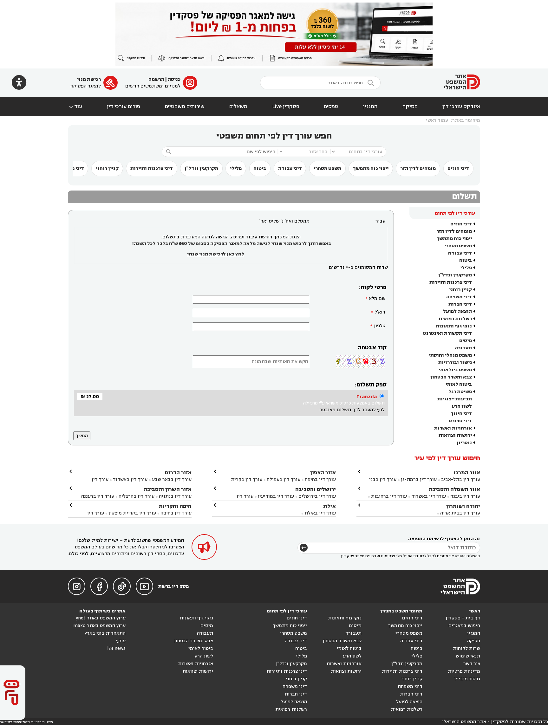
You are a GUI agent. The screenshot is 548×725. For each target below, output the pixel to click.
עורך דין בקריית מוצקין (132, 513)
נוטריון (464, 442)
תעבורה (463, 348)
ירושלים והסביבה (315, 489)
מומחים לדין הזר (418, 168)
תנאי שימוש (468, 656)
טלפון (379, 325)
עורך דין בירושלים (317, 496)
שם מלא (377, 298)
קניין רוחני (107, 168)
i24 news (116, 648)
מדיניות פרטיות (464, 671)
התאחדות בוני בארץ (105, 633)
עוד (75, 106)
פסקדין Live (285, 106)
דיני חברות (460, 304)
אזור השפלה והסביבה (454, 489)
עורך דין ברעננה (97, 496)
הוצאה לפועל (457, 311)
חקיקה (473, 641)
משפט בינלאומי (455, 369)
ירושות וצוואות (455, 435)
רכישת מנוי (89, 79)
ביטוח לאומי (459, 384)
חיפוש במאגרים (464, 625)
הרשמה (156, 79)
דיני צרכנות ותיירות (151, 168)
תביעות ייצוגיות (454, 399)
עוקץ (121, 641)
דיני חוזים (458, 168)
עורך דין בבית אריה (460, 513)
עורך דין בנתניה (175, 496)
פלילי (236, 168)
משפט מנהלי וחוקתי (450, 355)
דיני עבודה (290, 168)
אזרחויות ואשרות (453, 428)
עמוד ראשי (437, 120)
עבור (380, 221)
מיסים (465, 340)
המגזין (370, 106)
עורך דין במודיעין (276, 496)
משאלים (238, 106)
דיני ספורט (460, 421)
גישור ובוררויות (455, 362)
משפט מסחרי (327, 168)
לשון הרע (462, 406)
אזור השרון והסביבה (168, 489)
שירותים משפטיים (185, 106)
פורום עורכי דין (123, 106)
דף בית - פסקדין (463, 618)
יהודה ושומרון (463, 506)
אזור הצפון (323, 472)
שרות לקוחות (466, 648)
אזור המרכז (466, 472)
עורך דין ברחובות (389, 496)
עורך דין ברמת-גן (419, 479)
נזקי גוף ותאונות (454, 326)
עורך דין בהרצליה (136, 496)
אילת (329, 506)
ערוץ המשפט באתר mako (99, 625)
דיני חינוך (461, 413)
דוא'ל (380, 312)
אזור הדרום (178, 472)
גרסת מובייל (467, 679)
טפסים (331, 106)
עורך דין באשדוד (428, 496)
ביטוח (259, 168)
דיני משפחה (459, 297)
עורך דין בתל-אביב (460, 479)
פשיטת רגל (460, 391)
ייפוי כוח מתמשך (370, 168)
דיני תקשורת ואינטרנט (447, 333)
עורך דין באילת (320, 513)
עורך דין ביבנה (465, 496)
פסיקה (410, 106)
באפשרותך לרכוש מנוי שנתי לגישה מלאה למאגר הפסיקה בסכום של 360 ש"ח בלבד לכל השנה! (231, 243)
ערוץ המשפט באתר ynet (101, 618)
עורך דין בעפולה (282, 479)
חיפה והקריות (175, 506)
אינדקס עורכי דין (461, 106)
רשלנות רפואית (455, 318)
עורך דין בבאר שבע (172, 479)
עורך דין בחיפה (320, 479)
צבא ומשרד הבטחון (451, 377)
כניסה (174, 79)
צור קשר (471, 663)
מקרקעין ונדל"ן (201, 168)
